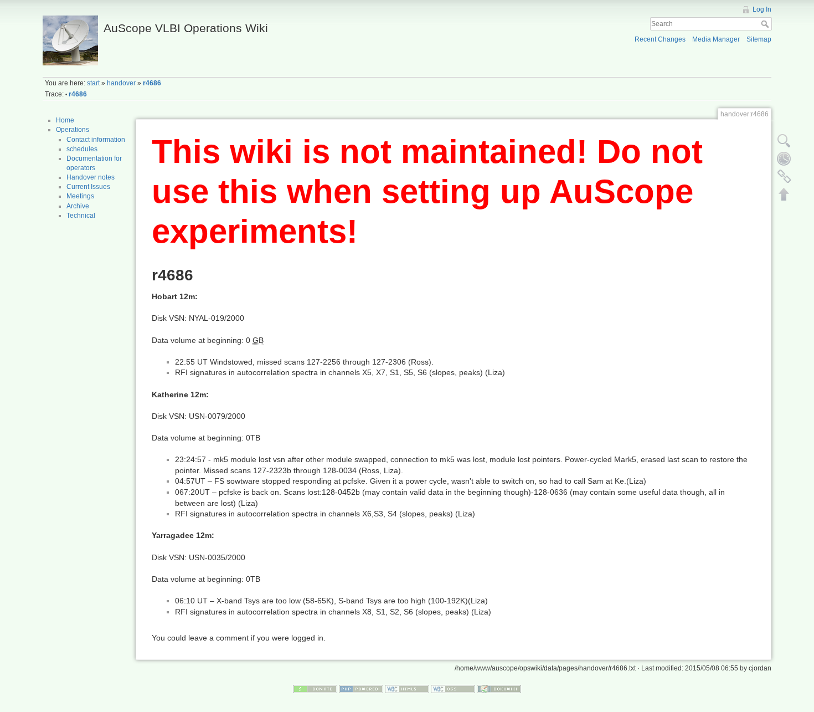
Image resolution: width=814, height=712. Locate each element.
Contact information (95, 140)
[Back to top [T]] (784, 194)
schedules (81, 149)
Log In (762, 9)
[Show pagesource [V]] (784, 141)
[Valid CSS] (453, 688)
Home (65, 120)
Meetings (80, 196)
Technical (80, 215)
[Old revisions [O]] (784, 158)
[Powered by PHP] (361, 688)
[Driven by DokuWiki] (499, 688)
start (93, 83)
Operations (72, 130)
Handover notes (90, 177)
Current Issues (88, 187)
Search (766, 24)
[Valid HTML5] (407, 688)
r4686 (152, 83)
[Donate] (315, 688)
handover (121, 83)
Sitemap (758, 39)
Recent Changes (660, 39)
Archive (77, 206)
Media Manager (716, 39)
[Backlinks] (784, 176)
